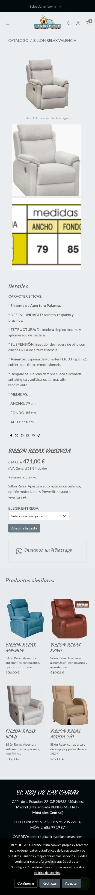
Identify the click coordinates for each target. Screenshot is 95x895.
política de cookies (47, 872)
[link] (47, 23)
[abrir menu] (8, 23)
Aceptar (71, 883)
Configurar (26, 883)
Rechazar (49, 883)
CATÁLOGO (18, 40)
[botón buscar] (69, 23)
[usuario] (78, 23)
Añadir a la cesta (24, 528)
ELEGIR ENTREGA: (23, 508)
